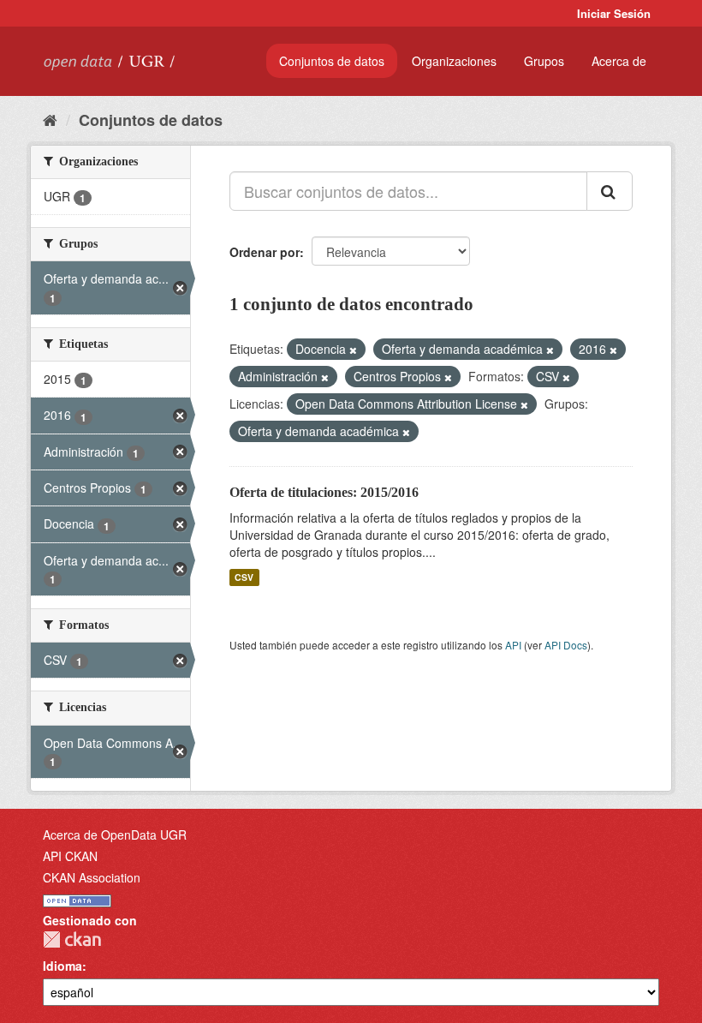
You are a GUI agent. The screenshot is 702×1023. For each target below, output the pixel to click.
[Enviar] (609, 191)
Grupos (544, 60)
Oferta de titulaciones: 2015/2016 (324, 492)
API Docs (565, 644)
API (513, 644)
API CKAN (70, 855)
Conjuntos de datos (331, 60)
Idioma (62, 965)
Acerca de (619, 60)
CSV (244, 577)
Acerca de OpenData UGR (115, 834)
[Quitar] (353, 349)
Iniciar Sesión (614, 13)
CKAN (72, 939)
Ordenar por (264, 251)
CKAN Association (91, 877)
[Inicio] (50, 119)
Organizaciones (454, 60)
